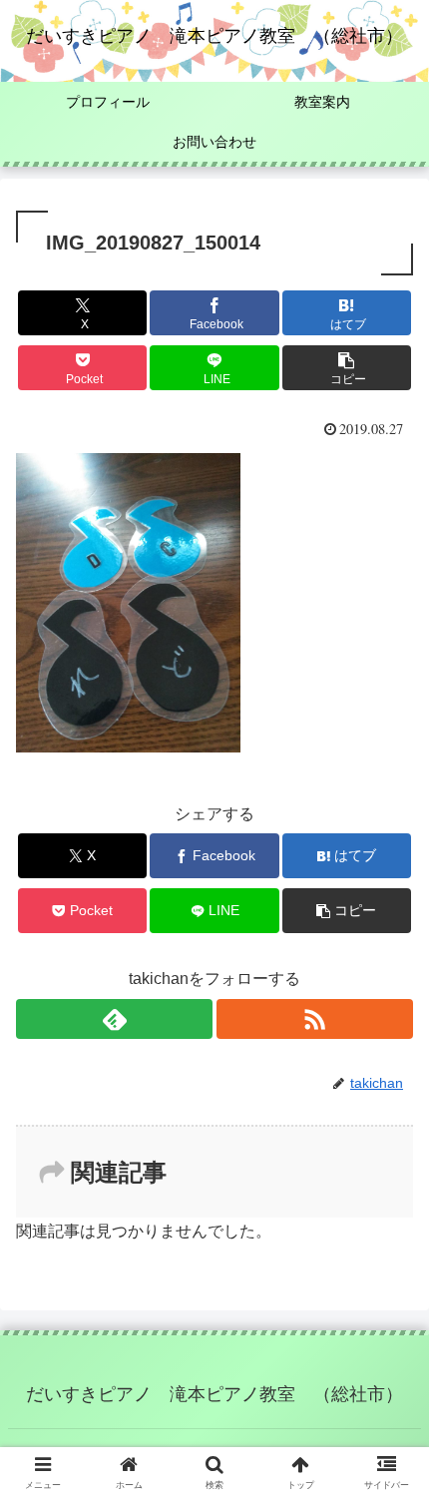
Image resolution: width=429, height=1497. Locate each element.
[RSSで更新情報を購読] (314, 1019)
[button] (346, 367)
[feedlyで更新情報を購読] (114, 1019)
